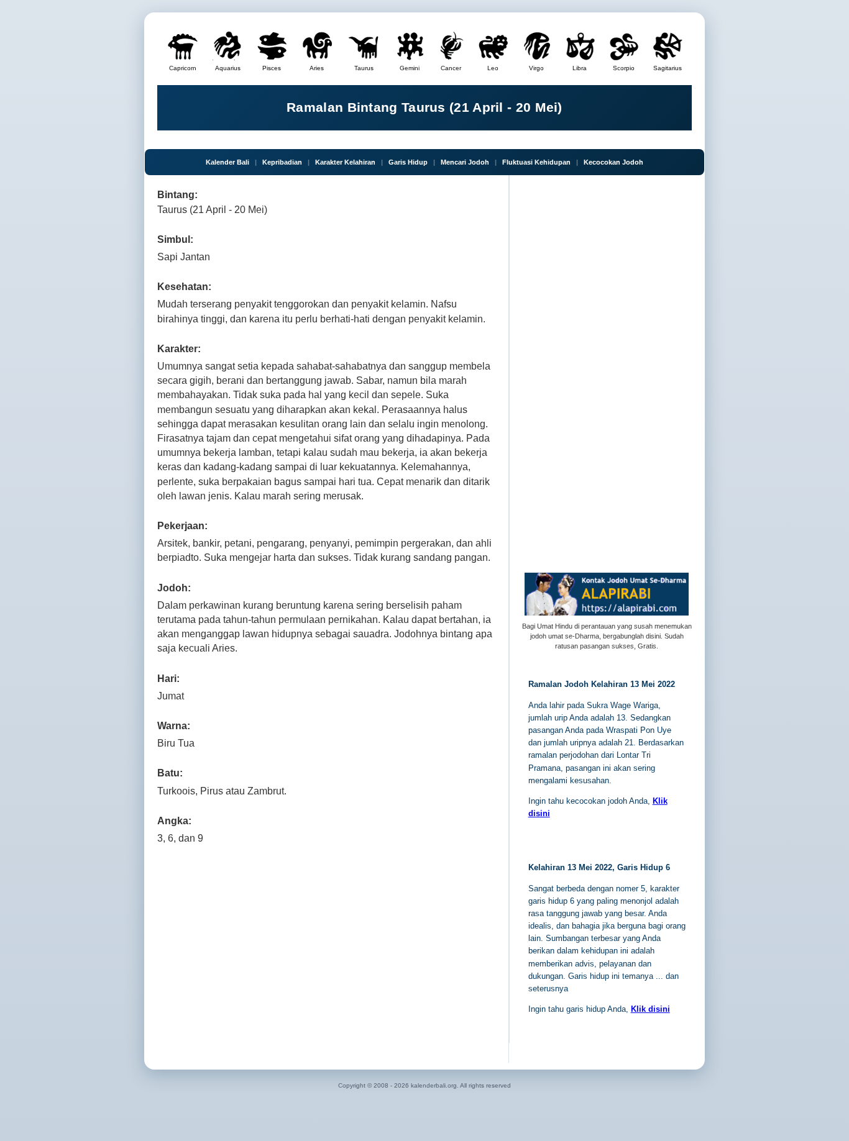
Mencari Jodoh (465, 162)
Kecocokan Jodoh (613, 162)
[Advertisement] (326, 951)
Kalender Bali (227, 162)
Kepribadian (282, 162)
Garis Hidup (408, 162)
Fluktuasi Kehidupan (536, 162)
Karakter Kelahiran (345, 162)
